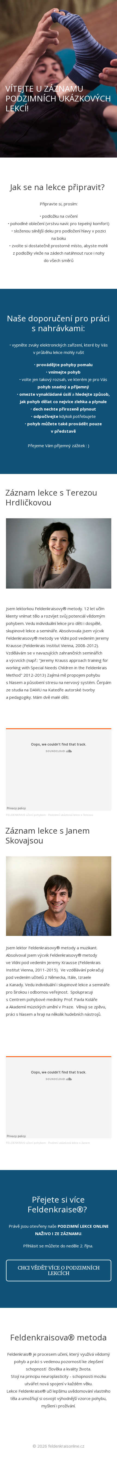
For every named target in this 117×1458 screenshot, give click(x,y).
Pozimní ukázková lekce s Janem (69, 1142)
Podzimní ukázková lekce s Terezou (70, 814)
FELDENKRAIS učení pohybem (26, 814)
